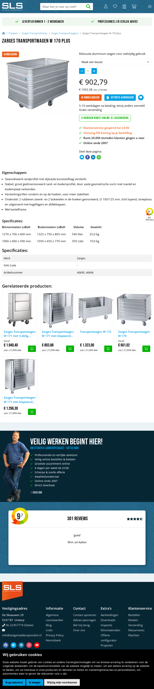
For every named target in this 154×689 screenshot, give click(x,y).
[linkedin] (22, 640)
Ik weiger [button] (35, 682)
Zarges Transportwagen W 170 (134, 334)
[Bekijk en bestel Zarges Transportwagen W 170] (146, 349)
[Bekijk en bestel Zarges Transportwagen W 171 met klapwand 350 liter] (70, 349)
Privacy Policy (55, 635)
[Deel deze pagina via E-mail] (82, 157)
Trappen (13, 33)
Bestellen (134, 615)
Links (49, 630)
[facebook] (6, 640)
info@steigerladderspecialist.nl (22, 635)
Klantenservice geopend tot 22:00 (106, 128)
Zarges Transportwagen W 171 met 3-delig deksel (20, 334)
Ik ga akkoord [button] (14, 682)
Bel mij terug (81, 625)
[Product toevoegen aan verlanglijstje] (140, 97)
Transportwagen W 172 (95, 332)
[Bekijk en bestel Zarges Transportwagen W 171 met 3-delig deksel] (32, 349)
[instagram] (29, 640)
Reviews (81, 518)
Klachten (133, 635)
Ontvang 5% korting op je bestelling (107, 133)
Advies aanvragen (84, 620)
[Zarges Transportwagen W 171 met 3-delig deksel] (19, 309)
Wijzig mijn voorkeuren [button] (62, 682)
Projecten (107, 645)
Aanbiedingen (109, 615)
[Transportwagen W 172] (96, 309)
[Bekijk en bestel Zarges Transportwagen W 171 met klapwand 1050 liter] (32, 412)
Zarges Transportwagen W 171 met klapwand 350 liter (58, 334)
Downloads (108, 620)
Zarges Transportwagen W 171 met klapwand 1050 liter (20, 400)
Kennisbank (53, 640)
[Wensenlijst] (115, 6)
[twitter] (14, 640)
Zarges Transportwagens (65, 33)
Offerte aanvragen (122, 97)
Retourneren (136, 630)
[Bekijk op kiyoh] (135, 519)
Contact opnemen (84, 615)
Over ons (37, 492)
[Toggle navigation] (150, 7)
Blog (49, 625)
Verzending (135, 625)
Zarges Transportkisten (34, 33)
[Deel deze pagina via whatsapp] (99, 157)
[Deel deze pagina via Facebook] (87, 157)
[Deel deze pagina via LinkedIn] (93, 157)
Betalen (133, 620)
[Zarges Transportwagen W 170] (134, 309)
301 (70, 519)
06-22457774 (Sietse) (19, 625)
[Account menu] (105, 6)
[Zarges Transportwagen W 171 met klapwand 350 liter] (57, 309)
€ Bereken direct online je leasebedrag (105, 118)
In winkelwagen (90, 97)
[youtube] (36, 640)
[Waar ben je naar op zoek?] (88, 6)
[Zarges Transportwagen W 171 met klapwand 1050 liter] (19, 375)
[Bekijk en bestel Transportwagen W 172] (108, 349)
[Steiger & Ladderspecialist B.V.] (17, 6)
